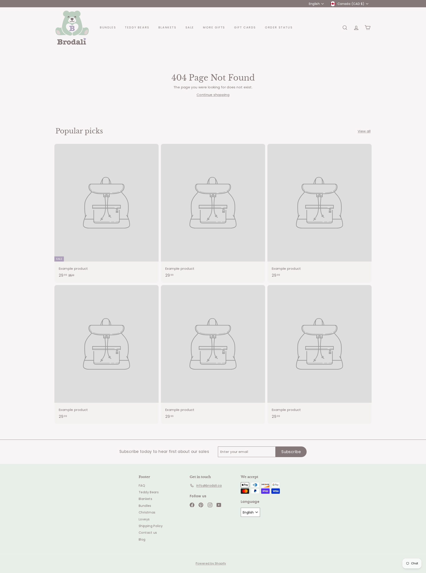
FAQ (142, 485)
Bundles (108, 27)
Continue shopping (213, 94)
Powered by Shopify (211, 563)
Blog (142, 539)
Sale (189, 27)
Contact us (148, 532)
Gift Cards (245, 27)
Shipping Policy (151, 526)
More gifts (214, 27)
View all (364, 131)
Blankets (167, 27)
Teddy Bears (137, 27)
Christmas (147, 512)
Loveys (144, 519)
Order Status (279, 27)
